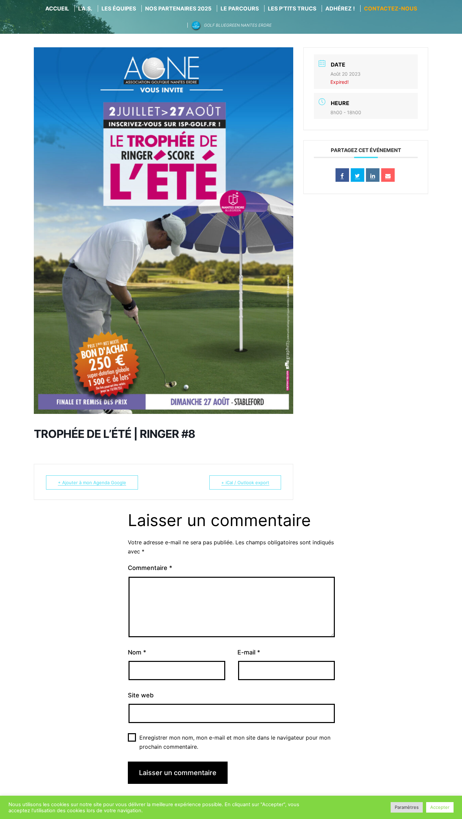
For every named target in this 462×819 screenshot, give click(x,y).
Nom (137, 652)
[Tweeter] (357, 175)
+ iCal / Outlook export (245, 482)
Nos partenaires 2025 (178, 8)
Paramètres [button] (407, 807)
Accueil (57, 8)
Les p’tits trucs (292, 8)
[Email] (388, 175)
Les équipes (118, 8)
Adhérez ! (340, 8)
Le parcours (240, 8)
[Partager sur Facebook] (342, 175)
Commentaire (150, 567)
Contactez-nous (390, 8)
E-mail (248, 652)
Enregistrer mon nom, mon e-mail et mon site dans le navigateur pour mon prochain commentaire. (234, 742)
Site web (141, 695)
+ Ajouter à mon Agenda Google (92, 482)
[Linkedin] (372, 175)
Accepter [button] (439, 807)
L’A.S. (85, 8)
